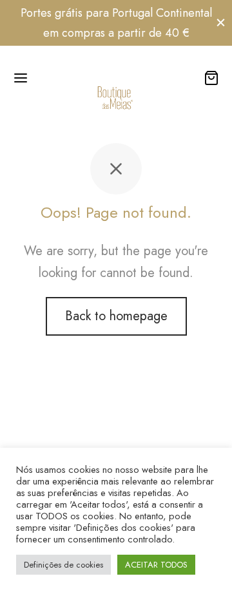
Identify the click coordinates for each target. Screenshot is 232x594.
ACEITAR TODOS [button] (156, 565)
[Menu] (20, 78)
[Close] (221, 23)
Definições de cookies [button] (63, 565)
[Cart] (211, 78)
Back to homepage (116, 316)
